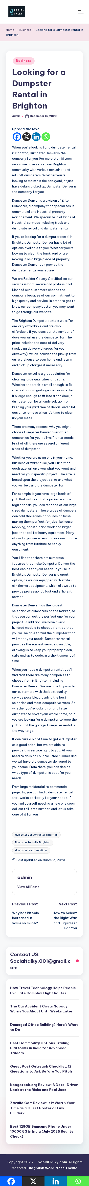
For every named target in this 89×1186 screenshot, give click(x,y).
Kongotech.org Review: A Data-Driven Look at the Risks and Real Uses (44, 1087)
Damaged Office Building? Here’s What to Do (44, 1027)
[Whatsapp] (46, 136)
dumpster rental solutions (31, 850)
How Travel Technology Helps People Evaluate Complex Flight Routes (43, 990)
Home (10, 30)
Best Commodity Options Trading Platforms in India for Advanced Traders (39, 1048)
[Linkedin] (36, 136)
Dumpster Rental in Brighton (32, 842)
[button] (28, 887)
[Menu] (80, 11)
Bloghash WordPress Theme (52, 1168)
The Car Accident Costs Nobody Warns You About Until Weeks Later (41, 1008)
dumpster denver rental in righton (36, 834)
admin (24, 877)
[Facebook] (17, 136)
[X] (26, 136)
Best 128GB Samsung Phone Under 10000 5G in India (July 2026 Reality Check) (41, 1131)
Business (25, 30)
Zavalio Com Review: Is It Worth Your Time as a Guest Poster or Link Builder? (42, 1108)
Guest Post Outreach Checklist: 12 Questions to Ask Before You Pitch (41, 1069)
